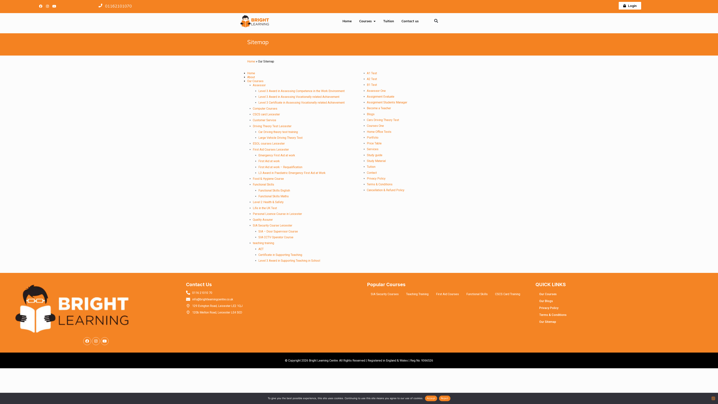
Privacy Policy (376, 178)
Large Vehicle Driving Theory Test (280, 138)
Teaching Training (417, 294)
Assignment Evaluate (380, 96)
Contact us (410, 21)
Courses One (375, 126)
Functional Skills (263, 184)
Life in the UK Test (265, 208)
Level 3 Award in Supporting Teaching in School (289, 260)
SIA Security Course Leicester (272, 225)
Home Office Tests (379, 132)
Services (372, 149)
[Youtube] (54, 6)
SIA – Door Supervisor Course (278, 231)
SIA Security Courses (385, 294)
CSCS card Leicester (266, 114)
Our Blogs (546, 301)
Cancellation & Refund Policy (385, 190)
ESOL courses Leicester (269, 143)
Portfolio (372, 137)
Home (347, 21)
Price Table (374, 143)
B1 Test (372, 85)
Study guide (374, 155)
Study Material (376, 161)
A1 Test (372, 73)
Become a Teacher (379, 108)
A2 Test (372, 79)
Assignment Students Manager (387, 102)
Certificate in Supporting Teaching (280, 255)
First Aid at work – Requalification (280, 167)
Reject (445, 398)
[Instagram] (47, 6)
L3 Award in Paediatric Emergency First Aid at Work (292, 173)
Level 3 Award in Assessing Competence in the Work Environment (301, 91)
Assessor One (376, 91)
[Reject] (713, 398)
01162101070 (118, 6)
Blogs (371, 114)
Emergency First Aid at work (276, 155)
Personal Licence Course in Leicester (277, 214)
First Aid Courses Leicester (271, 149)
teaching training (263, 243)
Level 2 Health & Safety (268, 202)
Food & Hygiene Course (268, 178)
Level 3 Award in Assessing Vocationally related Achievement (298, 97)
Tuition (388, 21)
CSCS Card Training (507, 294)
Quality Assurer (263, 219)
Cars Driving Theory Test (383, 120)
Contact (372, 173)
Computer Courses (265, 108)
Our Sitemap (547, 322)
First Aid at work (269, 161)
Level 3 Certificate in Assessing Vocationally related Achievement (301, 102)
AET (261, 249)
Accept (431, 398)
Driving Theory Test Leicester (272, 126)
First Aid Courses (447, 294)
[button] (436, 21)
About (251, 77)
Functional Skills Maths (273, 196)
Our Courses (255, 81)
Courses (365, 21)
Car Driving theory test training (278, 132)
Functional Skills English (274, 190)
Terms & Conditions (379, 184)
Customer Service (264, 120)
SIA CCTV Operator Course (275, 237)
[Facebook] (40, 6)
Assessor (259, 85)
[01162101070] (100, 5)
